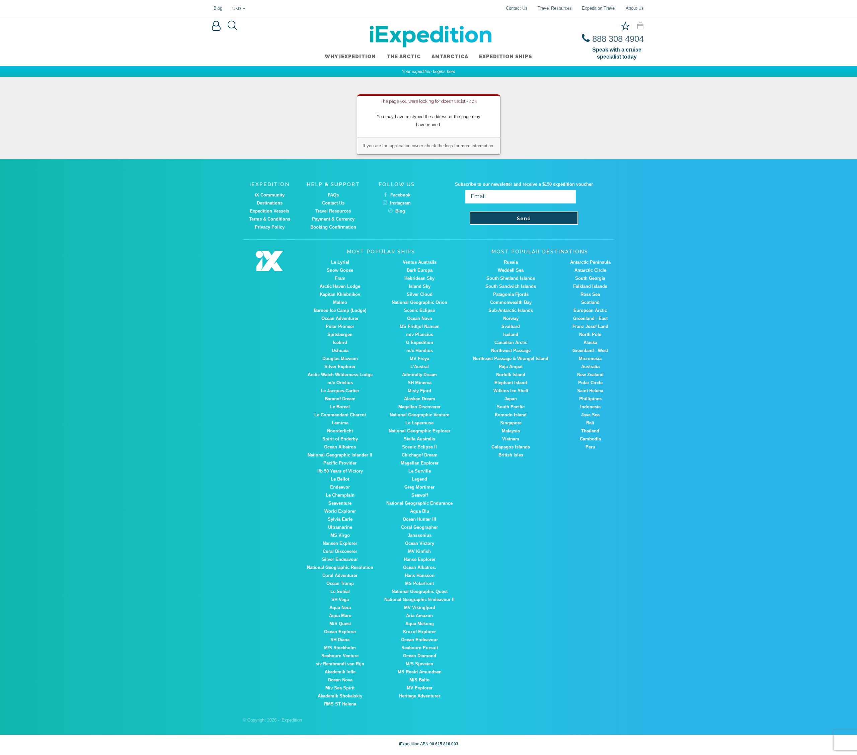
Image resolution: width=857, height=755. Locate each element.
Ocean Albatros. (419, 567)
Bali (590, 422)
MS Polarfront (419, 583)
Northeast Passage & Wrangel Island (510, 358)
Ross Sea (590, 294)
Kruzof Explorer (419, 631)
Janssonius (420, 535)
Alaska (590, 342)
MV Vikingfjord (419, 607)
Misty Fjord (419, 390)
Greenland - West (590, 350)
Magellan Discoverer (419, 406)
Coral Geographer (419, 527)
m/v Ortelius (340, 382)
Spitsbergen (340, 334)
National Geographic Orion (419, 302)
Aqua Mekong (419, 623)
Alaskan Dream (419, 398)
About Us (635, 8)
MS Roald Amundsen (420, 671)
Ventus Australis (420, 262)
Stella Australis (419, 438)
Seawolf (419, 495)
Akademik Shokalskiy (340, 695)
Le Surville (419, 471)
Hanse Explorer (420, 559)
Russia (511, 262)
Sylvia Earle (340, 519)
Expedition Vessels (269, 211)
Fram (340, 278)
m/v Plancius (419, 334)
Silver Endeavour (340, 559)
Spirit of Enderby (340, 438)
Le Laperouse (419, 422)
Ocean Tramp (340, 583)
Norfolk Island (510, 374)
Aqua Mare (340, 615)
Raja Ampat (511, 366)
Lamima (340, 422)
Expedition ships (505, 57)
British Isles (510, 454)
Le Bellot (340, 479)
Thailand (590, 430)
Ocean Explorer (340, 631)
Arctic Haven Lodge (340, 286)
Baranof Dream (340, 398)
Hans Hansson (420, 575)
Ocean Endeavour (419, 639)
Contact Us (517, 8)
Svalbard (510, 326)
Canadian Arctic (510, 342)
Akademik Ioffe (340, 671)
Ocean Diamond (419, 655)
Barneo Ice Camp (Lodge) (340, 310)
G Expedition (419, 342)
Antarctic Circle (590, 270)
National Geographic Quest (420, 591)
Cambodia (590, 438)
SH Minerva (420, 382)
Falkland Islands (590, 286)
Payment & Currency (333, 219)
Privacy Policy (270, 227)
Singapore (511, 422)
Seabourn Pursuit (419, 647)
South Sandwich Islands (510, 286)
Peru (590, 446)
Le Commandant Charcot (340, 414)
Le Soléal (340, 591)
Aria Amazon (419, 615)
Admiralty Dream (419, 374)
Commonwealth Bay (511, 302)
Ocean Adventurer (340, 318)
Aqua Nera (340, 607)
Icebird (340, 342)
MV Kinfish (419, 551)
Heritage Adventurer (419, 695)
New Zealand (590, 374)
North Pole (590, 334)
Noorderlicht (340, 430)
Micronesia (590, 358)
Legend (419, 479)
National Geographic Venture (419, 414)
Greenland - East (590, 318)
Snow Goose (340, 270)
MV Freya (419, 358)
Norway (511, 318)
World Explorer (340, 511)
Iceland (510, 334)
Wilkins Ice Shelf (510, 390)
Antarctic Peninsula (590, 262)
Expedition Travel (599, 8)
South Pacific (511, 406)
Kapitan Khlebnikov (340, 294)
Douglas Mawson (340, 358)
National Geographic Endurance (419, 503)
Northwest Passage (511, 350)
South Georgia (590, 278)
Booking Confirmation (333, 227)
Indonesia (590, 406)
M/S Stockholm (340, 647)
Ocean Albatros (340, 446)
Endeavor (340, 487)
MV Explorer (420, 687)
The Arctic (404, 57)
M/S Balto (419, 679)
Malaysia (511, 430)
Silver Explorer (340, 366)
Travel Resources (555, 8)
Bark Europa (420, 270)
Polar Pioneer (340, 326)
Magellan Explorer (420, 463)
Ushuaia (340, 350)
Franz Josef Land (590, 326)
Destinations (270, 202)
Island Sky (420, 286)
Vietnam (510, 438)
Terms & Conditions (269, 219)
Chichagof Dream (420, 454)
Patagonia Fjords (511, 294)
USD (237, 8)
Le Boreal (340, 406)
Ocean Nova (419, 318)
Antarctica (450, 57)
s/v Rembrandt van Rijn (340, 663)
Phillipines (590, 398)
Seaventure (340, 503)
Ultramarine (340, 527)
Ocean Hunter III (419, 519)
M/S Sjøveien (419, 663)
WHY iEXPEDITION (350, 57)
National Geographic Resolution (340, 567)
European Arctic (590, 310)
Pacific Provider (340, 463)
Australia (590, 366)
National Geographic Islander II (340, 454)
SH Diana (339, 639)
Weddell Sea (511, 270)
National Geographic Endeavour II (419, 599)
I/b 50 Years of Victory (340, 471)
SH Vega (340, 599)
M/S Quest (340, 623)
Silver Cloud (420, 294)
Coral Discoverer (340, 551)
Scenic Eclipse (419, 310)
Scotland (590, 302)
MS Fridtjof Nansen (420, 326)
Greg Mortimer (419, 487)
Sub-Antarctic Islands (510, 310)
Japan (510, 398)
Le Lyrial (340, 262)
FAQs (333, 194)
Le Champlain (340, 495)
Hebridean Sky (419, 278)
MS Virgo (340, 535)
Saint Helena (590, 390)
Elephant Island (510, 382)
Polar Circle (590, 382)
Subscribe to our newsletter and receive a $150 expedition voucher (524, 184)
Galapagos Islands (510, 446)
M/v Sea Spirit (340, 687)
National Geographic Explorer (419, 430)
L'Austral (419, 366)
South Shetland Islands (510, 278)
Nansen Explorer (340, 543)
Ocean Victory (419, 543)
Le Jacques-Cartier (340, 390)
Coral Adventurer (340, 575)
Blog (218, 8)
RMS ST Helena (340, 703)
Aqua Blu (419, 511)
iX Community (270, 194)
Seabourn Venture (340, 655)
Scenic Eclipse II (419, 446)
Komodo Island (511, 414)
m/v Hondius (419, 350)
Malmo (340, 302)
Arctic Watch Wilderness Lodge (340, 374)
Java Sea (590, 414)
